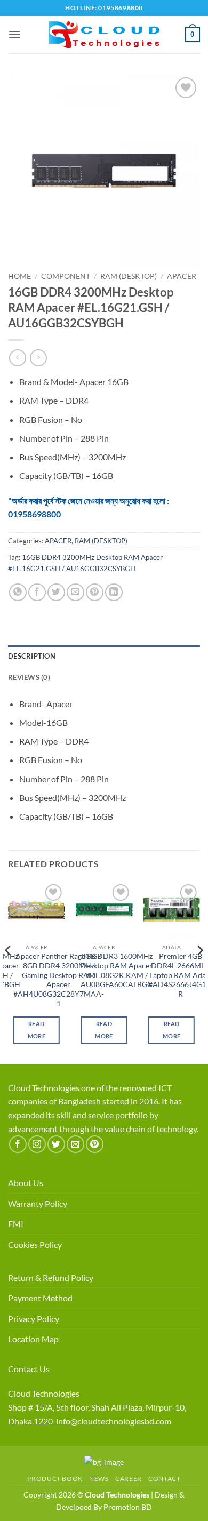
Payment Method (40, 1298)
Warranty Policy (37, 1203)
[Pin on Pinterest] (94, 592)
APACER (181, 276)
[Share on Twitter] (56, 592)
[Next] (199, 971)
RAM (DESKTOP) (128, 276)
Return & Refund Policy (50, 1277)
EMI (15, 1224)
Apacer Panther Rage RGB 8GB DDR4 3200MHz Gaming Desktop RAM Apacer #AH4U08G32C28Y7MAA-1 (58, 979)
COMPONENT (65, 276)
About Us (25, 1183)
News (98, 1479)
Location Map (33, 1339)
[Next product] (17, 357)
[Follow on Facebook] (18, 1144)
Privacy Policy (33, 1319)
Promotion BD (127, 1506)
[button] (14, 34)
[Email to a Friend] (75, 592)
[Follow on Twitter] (56, 1144)
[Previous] (8, 971)
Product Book (54, 1479)
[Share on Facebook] (37, 592)
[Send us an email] (75, 1144)
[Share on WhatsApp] (18, 592)
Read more (36, 1030)
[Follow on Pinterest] (94, 1144)
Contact (164, 1479)
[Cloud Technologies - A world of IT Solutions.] (104, 34)
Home (19, 276)
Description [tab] (31, 656)
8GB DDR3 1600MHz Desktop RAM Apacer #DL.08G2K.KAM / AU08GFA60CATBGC (117, 970)
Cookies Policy (35, 1244)
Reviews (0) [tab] (29, 677)
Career (128, 1479)
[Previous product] (38, 357)
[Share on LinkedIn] (114, 592)
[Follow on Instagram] (37, 1144)
